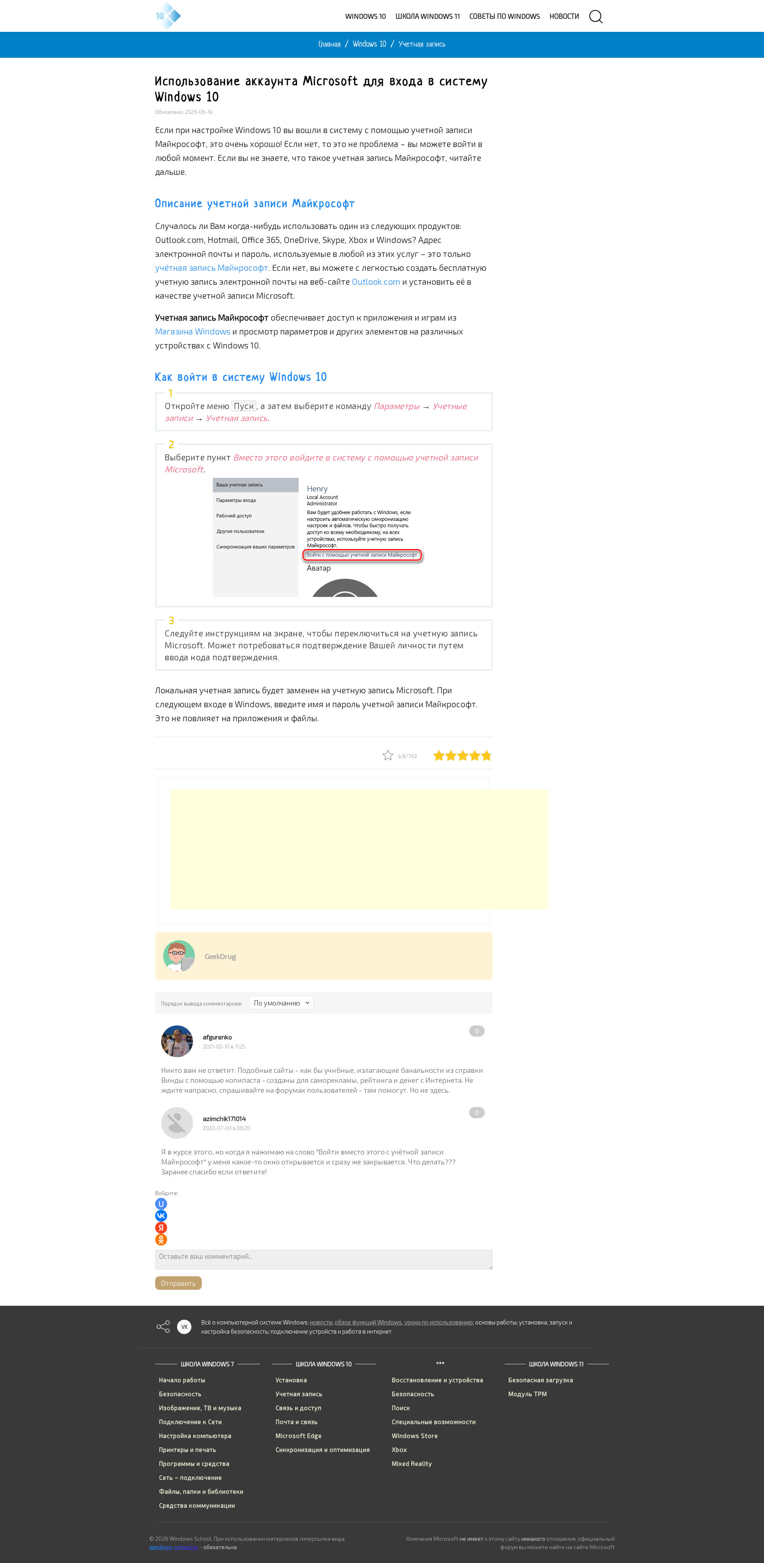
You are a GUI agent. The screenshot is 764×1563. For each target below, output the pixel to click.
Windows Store (415, 1435)
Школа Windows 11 (556, 1363)
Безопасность (180, 1393)
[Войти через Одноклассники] (161, 1240)
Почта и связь (297, 1421)
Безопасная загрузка (541, 1379)
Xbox (399, 1449)
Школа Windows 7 (207, 1363)
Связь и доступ (299, 1407)
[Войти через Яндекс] (161, 1228)
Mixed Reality (412, 1463)
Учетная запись (299, 1393)
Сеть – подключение (190, 1477)
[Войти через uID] (161, 1204)
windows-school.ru (173, 1546)
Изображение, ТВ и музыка (200, 1407)
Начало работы (182, 1379)
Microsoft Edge (299, 1435)
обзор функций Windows (368, 1322)
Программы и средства (194, 1463)
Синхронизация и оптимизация (323, 1449)
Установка (291, 1379)
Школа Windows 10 (324, 1363)
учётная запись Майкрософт (211, 267)
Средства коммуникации (197, 1505)
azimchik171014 (224, 1118)
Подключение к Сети (190, 1421)
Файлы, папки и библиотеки (201, 1491)
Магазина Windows (192, 331)
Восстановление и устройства (437, 1379)
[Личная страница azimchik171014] (177, 1123)
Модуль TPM (528, 1393)
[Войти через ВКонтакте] (161, 1216)
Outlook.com (376, 281)
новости (321, 1322)
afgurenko (217, 1037)
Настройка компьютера (195, 1435)
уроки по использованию (438, 1322)
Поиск (401, 1407)
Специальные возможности (434, 1421)
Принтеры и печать (187, 1449)
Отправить (178, 1283)
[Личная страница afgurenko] (177, 1041)
